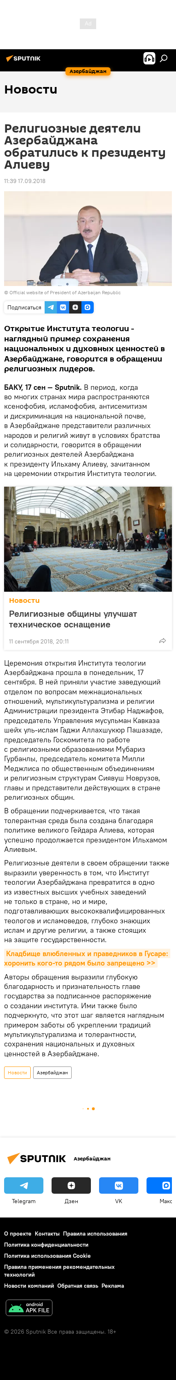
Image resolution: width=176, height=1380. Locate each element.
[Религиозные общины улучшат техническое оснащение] (88, 539)
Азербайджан (52, 1072)
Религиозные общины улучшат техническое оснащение (73, 618)
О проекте (18, 1233)
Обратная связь (77, 1285)
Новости (24, 600)
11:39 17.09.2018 (24, 181)
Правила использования (95, 1233)
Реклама (113, 1285)
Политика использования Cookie (47, 1255)
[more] (162, 640)
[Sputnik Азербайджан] (24, 61)
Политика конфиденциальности (46, 1244)
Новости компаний (29, 1285)
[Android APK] (29, 1309)
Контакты (47, 1233)
